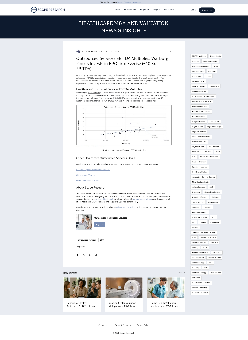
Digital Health (197, 127)
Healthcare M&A (198, 116)
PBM (205, 268)
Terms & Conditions (123, 325)
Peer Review (216, 273)
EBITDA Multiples (199, 56)
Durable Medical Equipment (203, 96)
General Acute (198, 257)
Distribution (214, 222)
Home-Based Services (209, 157)
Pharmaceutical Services (202, 101)
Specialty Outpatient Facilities (204, 232)
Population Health (199, 91)
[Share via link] (96, 255)
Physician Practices (199, 106)
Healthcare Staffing (199, 172)
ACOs (205, 247)
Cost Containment (199, 242)
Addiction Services (199, 212)
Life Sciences (213, 147)
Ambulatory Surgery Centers (203, 177)
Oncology (196, 192)
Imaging (203, 222)
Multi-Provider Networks (201, 152)
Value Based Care (199, 142)
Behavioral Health (210, 61)
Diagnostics (214, 121)
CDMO (208, 76)
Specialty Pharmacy (208, 237)
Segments (81, 246)
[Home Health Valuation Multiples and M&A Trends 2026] (165, 288)
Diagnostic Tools (199, 121)
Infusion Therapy (199, 162)
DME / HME (196, 76)
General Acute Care (212, 192)
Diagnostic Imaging (199, 217)
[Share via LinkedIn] (90, 255)
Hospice (195, 61)
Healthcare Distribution (201, 111)
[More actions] (170, 51)
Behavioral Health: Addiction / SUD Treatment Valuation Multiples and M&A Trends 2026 (81, 304)
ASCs (218, 152)
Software (195, 207)
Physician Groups (214, 127)
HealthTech (214, 86)
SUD (213, 217)
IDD (193, 222)
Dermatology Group (200, 293)
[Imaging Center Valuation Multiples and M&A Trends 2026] (124, 288)
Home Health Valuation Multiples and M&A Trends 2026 (164, 304)
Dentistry (195, 268)
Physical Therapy (199, 132)
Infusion (195, 227)
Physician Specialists (200, 182)
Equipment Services (200, 252)
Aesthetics (216, 252)
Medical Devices (198, 86)
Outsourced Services (87, 240)
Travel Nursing (198, 202)
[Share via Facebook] (77, 255)
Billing (216, 66)
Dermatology (213, 202)
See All (182, 272)
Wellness (215, 197)
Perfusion (196, 278)
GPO (210, 262)
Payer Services (198, 147)
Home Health (215, 56)
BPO (102, 240)
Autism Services (198, 187)
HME (194, 157)
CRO (211, 187)
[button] (207, 10)
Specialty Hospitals (199, 167)
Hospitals (212, 71)
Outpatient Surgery (199, 197)
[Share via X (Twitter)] (84, 255)
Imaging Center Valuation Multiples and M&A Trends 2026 (123, 304)
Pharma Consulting (199, 288)
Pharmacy (207, 207)
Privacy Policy (143, 325)
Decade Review (214, 257)
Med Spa (214, 242)
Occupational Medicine (201, 137)
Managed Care (198, 71)
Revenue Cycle (198, 81)
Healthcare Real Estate (201, 283)
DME (194, 237)
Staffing (195, 247)
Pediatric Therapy (199, 273)
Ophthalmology (198, 262)
